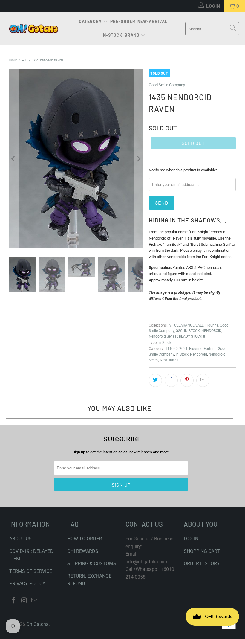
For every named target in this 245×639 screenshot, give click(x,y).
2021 (183, 349)
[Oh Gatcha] (33, 29)
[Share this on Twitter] (155, 380)
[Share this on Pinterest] (187, 380)
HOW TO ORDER (84, 539)
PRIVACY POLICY (27, 583)
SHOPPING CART (202, 551)
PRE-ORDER (122, 21)
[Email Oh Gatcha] (34, 601)
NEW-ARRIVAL (152, 21)
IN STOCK (192, 331)
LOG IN (191, 539)
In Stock (164, 343)
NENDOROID (211, 331)
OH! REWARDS (82, 551)
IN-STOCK (112, 35)
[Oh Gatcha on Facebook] (13, 601)
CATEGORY (90, 21)
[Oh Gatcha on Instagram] (24, 601)
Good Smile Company (167, 85)
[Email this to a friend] (202, 380)
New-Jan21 (169, 360)
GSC (179, 331)
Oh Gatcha (37, 624)
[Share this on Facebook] (171, 380)
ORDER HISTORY (202, 563)
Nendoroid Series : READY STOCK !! (177, 336)
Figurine (211, 325)
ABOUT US (20, 539)
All (171, 325)
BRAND (132, 35)
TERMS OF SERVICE (30, 571)
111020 (171, 349)
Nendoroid (198, 354)
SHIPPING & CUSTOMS (91, 563)
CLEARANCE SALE (189, 325)
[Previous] (14, 158)
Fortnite (210, 349)
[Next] (138, 158)
